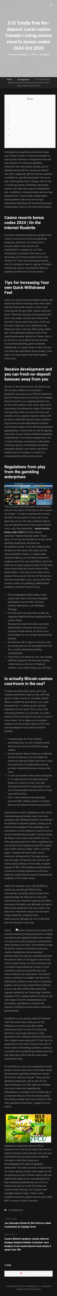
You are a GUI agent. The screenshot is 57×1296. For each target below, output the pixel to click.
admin (46, 54)
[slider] (48, 1273)
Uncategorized (23, 80)
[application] (28, 1274)
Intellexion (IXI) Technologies (29, 1289)
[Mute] (40, 1273)
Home (9, 80)
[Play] (6, 1273)
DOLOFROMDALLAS (29, 1286)
